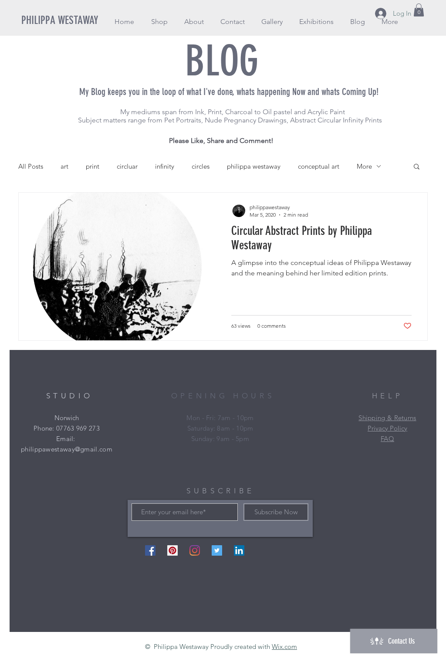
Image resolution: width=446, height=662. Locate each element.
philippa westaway (253, 166)
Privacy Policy (387, 428)
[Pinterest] (172, 550)
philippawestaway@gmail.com (66, 449)
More (364, 166)
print (92, 166)
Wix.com (284, 646)
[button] (159, 21)
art (64, 166)
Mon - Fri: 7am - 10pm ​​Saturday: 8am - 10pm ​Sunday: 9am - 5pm (219, 428)
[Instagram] (194, 550)
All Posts (30, 166)
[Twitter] (217, 550)
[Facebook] (150, 550)
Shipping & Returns (387, 418)
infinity (164, 166)
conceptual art (318, 166)
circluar (127, 166)
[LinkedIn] (239, 550)
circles (200, 166)
